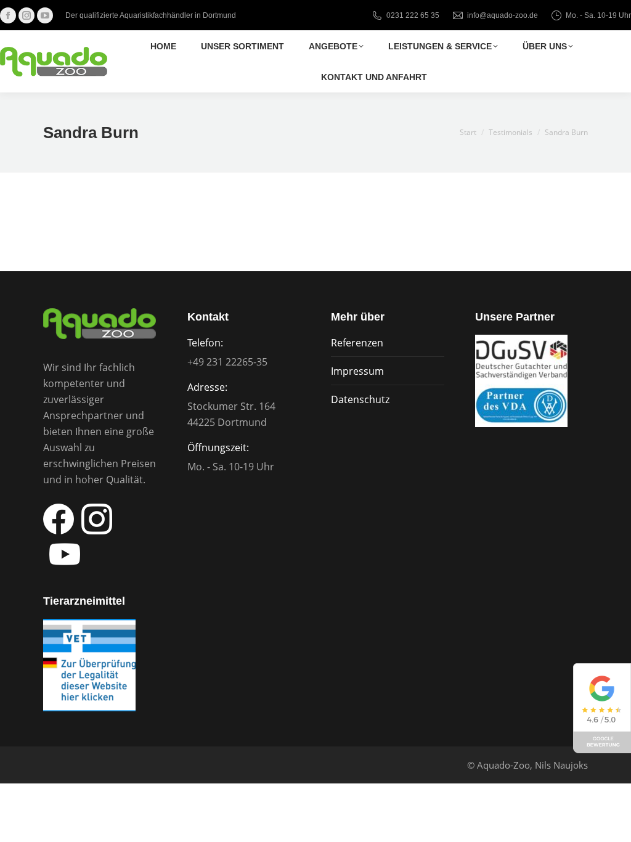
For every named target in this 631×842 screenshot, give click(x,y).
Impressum (357, 371)
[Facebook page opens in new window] (8, 15)
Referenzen (357, 342)
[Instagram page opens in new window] (26, 15)
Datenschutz (360, 399)
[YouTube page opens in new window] (45, 15)
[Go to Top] (612, 823)
